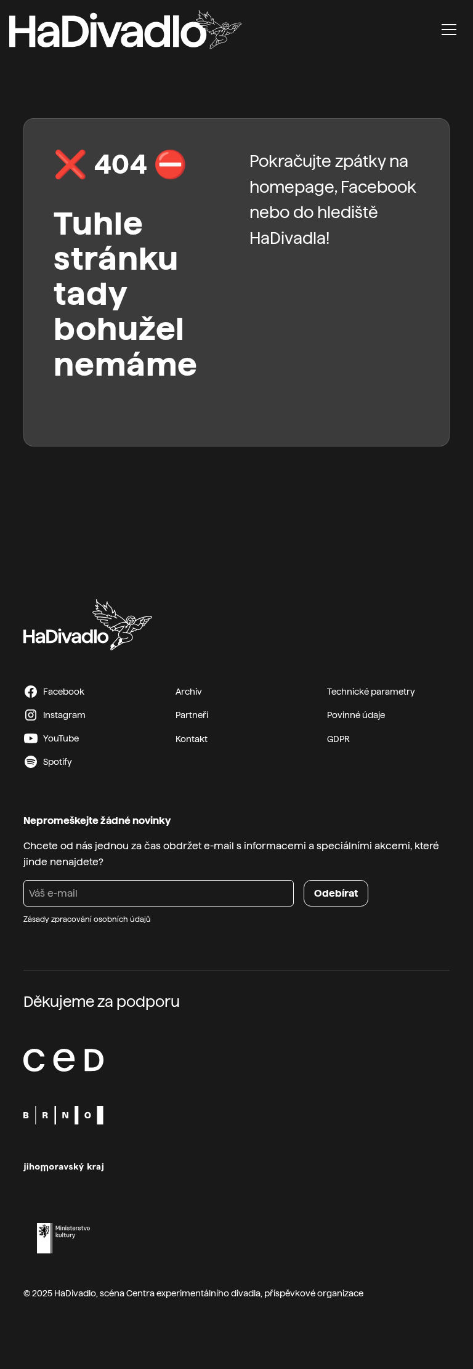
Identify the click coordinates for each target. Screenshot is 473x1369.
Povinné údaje (356, 715)
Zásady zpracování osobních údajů (87, 919)
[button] (449, 29)
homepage (291, 186)
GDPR (338, 739)
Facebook (378, 186)
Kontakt (192, 739)
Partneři (192, 715)
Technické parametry (371, 692)
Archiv (189, 692)
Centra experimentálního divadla (193, 1293)
